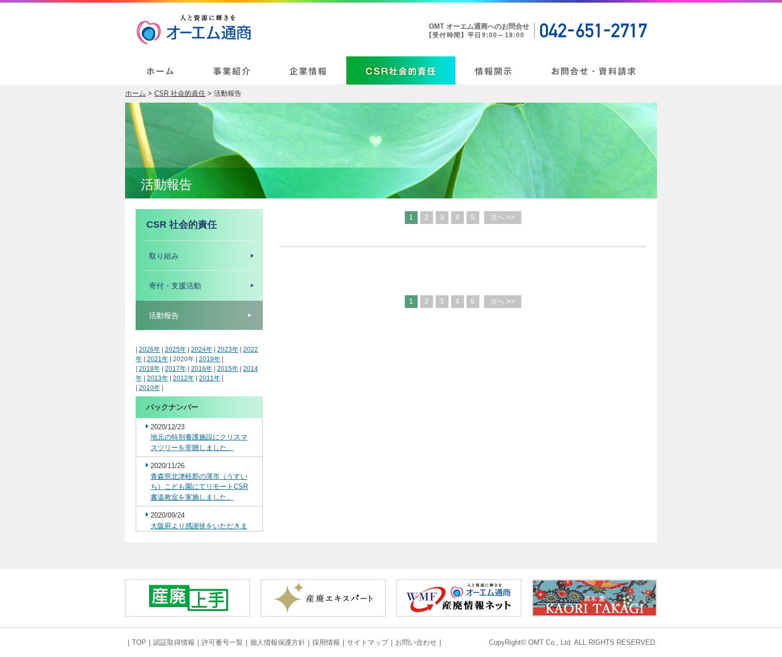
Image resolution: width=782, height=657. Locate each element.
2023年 (227, 349)
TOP (139, 642)
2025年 (175, 349)
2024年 (201, 349)
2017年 (175, 368)
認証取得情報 (174, 642)
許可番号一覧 (222, 642)
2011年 (209, 378)
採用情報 (326, 642)
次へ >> (502, 217)
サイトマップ (367, 642)
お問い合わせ (416, 642)
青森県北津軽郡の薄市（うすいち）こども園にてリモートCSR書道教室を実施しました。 (199, 486)
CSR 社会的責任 (179, 93)
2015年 (227, 368)
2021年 (157, 359)
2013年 (157, 378)
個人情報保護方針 (277, 642)
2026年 (149, 349)
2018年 (149, 368)
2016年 (201, 368)
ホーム (135, 93)
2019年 (209, 359)
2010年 (149, 388)
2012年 (183, 378)
